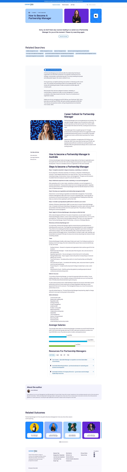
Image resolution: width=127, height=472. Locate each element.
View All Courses (63, 36)
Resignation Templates (58, 455)
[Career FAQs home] (29, 5)
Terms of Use (84, 455)
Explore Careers (56, 4)
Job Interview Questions (59, 457)
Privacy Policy (84, 453)
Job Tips (72, 4)
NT (64, 355)
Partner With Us (69, 457)
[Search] (87, 5)
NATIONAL (52, 355)
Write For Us (69, 455)
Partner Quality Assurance (72, 459)
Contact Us (68, 460)
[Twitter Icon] (94, 454)
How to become (42, 12)
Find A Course (65, 4)
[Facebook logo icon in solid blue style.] (94, 453)
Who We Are (69, 453)
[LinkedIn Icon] (94, 456)
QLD (57, 355)
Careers (34, 12)
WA (61, 355)
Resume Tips (56, 453)
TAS (68, 355)
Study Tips (55, 460)
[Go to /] (29, 12)
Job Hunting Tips (57, 459)
